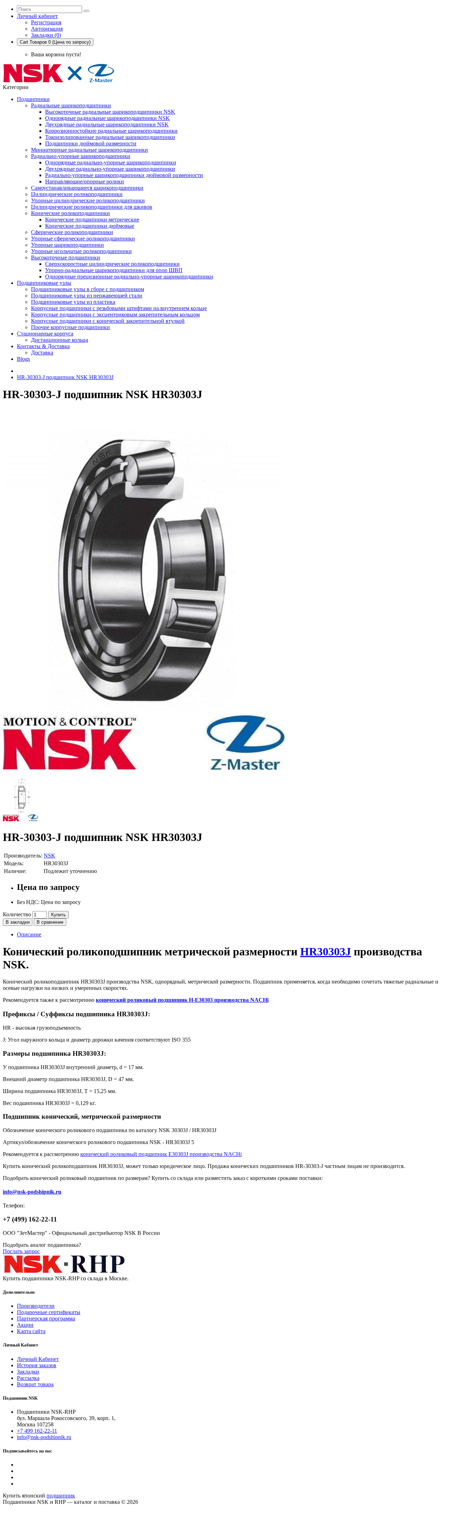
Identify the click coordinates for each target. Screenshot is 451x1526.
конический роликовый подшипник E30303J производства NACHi (161, 1154)
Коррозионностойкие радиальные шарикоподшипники (111, 131)
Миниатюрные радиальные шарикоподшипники (89, 150)
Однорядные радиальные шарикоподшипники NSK (107, 118)
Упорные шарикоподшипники (67, 245)
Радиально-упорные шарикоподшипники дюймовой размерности (124, 175)
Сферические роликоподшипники (72, 232)
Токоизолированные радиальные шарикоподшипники (110, 137)
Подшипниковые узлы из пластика (73, 302)
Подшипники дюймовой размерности (90, 143)
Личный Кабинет (38, 1359)
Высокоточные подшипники (65, 257)
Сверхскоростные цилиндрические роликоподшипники (112, 264)
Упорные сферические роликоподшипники (83, 238)
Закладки (28, 1372)
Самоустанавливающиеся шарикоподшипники (87, 188)
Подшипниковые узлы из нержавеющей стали (86, 296)
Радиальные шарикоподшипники (71, 105)
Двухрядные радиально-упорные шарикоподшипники (110, 169)
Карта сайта (31, 1331)
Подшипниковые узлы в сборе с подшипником (87, 289)
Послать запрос (21, 1251)
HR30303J (325, 951)
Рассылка (28, 1378)
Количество (17, 914)
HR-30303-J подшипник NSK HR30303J (65, 377)
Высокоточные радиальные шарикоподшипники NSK (110, 112)
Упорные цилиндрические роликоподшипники (88, 200)
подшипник (61, 1496)
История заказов (36, 1365)
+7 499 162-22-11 (37, 1431)
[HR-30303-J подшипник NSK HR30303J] (144, 773)
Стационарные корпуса (45, 334)
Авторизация (47, 29)
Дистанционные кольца (59, 340)
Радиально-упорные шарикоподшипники (80, 156)
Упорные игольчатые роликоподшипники (81, 251)
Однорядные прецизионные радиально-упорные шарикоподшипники (129, 277)
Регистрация (46, 22)
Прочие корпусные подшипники (70, 327)
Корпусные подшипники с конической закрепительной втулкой (108, 321)
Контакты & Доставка (43, 346)
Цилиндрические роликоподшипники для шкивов (91, 207)
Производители (36, 1306)
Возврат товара (35, 1384)
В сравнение (50, 922)
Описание (29, 934)
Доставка (42, 353)
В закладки (18, 922)
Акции (25, 1325)
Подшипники (33, 99)
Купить (58, 914)
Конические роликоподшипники (70, 213)
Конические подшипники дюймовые (89, 226)
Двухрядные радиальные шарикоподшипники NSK (107, 124)
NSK (49, 856)
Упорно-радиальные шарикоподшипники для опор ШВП (114, 270)
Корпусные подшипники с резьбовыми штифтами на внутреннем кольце (119, 308)
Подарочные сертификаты (48, 1312)
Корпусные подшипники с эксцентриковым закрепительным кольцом (115, 315)
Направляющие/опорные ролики (84, 181)
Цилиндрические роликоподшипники (77, 194)
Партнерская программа (46, 1318)
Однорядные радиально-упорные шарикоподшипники (110, 162)
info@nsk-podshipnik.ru (32, 1192)
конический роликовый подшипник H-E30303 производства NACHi (182, 1000)
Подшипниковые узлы (44, 283)
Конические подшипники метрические (92, 219)
